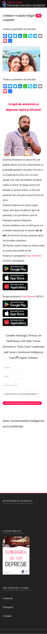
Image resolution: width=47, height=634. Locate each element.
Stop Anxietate (33, 256)
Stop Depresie (28, 297)
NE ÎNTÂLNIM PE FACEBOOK (17, 500)
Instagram (8, 607)
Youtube (7, 616)
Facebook (8, 598)
